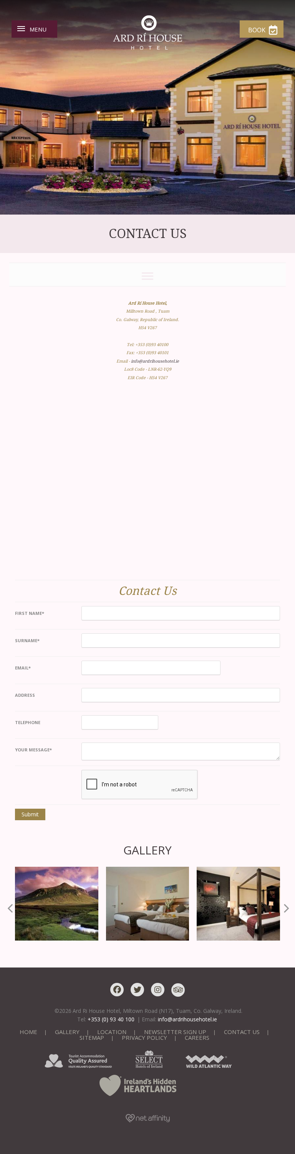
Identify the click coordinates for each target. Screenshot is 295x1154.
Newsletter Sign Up (175, 1032)
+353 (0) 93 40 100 (111, 1019)
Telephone (27, 722)
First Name (29, 613)
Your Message (33, 750)
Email (23, 668)
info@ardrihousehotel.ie (155, 361)
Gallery (67, 1032)
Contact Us (242, 1032)
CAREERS (197, 1037)
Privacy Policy (144, 1037)
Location (111, 1032)
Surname (27, 640)
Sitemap (92, 1037)
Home (28, 1032)
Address (25, 695)
